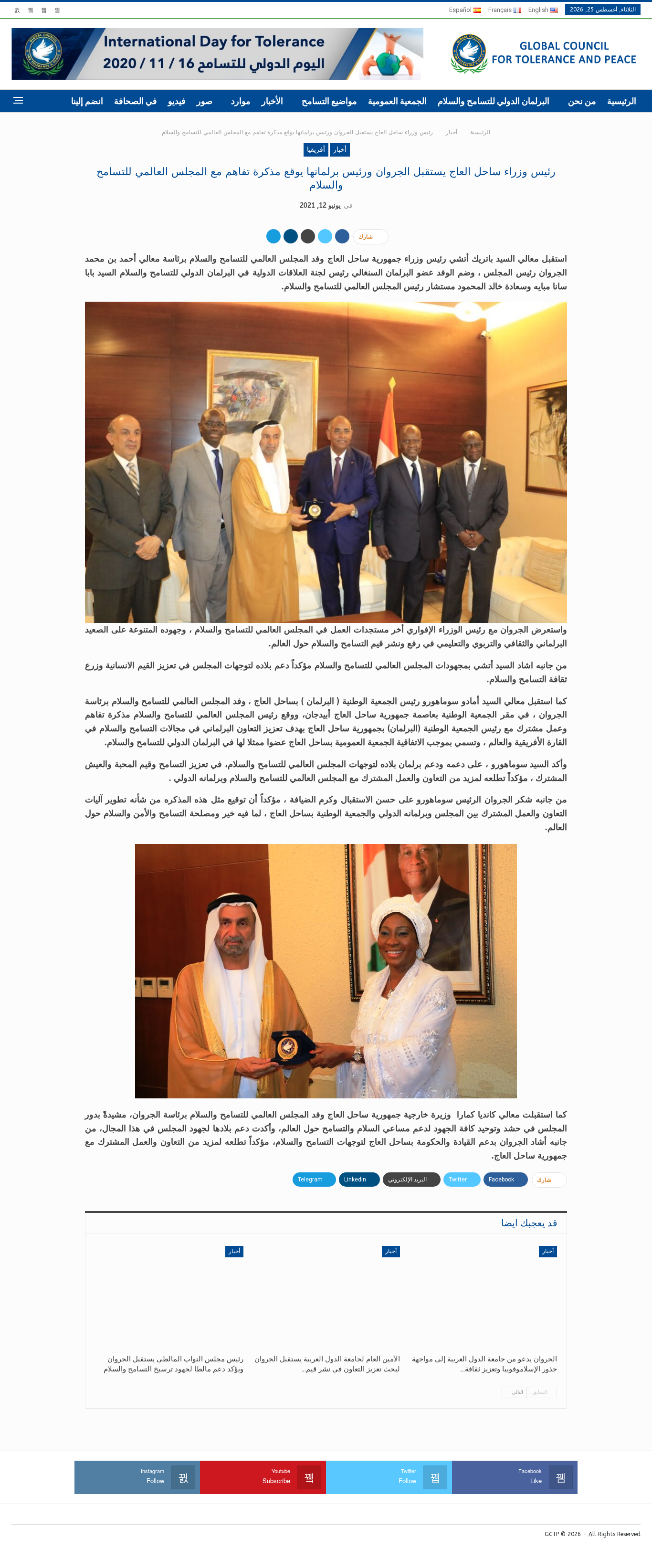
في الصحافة (135, 101)
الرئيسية (621, 101)
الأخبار (272, 101)
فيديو (177, 101)
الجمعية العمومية (397, 101)
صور (204, 101)
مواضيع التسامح (329, 101)
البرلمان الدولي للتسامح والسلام (493, 101)
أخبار (340, 150)
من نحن (582, 101)
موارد (241, 101)
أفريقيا (316, 150)
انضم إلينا (87, 101)
